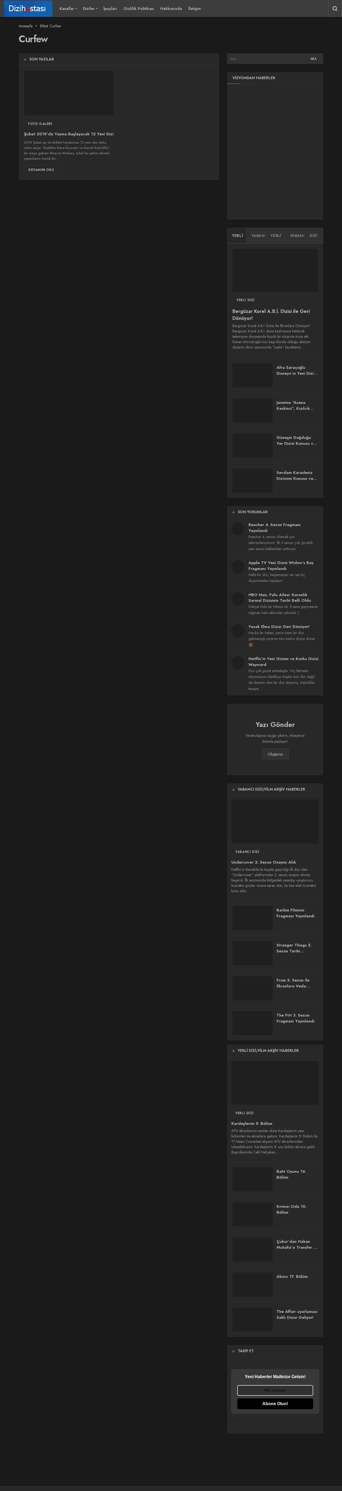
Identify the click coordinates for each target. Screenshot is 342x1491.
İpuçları (110, 9)
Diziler (89, 9)
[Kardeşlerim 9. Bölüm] (275, 1083)
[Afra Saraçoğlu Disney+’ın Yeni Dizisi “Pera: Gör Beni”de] (252, 375)
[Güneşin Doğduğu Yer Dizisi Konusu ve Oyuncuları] (252, 446)
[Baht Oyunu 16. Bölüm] (252, 1179)
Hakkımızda (171, 9)
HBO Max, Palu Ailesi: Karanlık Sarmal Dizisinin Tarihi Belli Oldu (279, 598)
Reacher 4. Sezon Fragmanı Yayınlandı (274, 528)
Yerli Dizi (245, 300)
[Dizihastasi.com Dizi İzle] (28, 9)
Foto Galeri (40, 123)
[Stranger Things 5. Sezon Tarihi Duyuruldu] (252, 953)
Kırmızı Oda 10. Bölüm (291, 1209)
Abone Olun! (275, 1403)
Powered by (235, 1423)
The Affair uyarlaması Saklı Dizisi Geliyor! (297, 1314)
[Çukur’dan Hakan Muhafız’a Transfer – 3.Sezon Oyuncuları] (252, 1249)
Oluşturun (275, 754)
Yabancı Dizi (247, 851)
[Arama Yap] (335, 8)
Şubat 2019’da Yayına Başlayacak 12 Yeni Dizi (69, 134)
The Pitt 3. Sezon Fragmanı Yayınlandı (295, 1018)
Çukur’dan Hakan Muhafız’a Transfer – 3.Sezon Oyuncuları (296, 1247)
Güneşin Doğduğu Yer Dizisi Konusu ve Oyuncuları (296, 443)
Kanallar (67, 9)
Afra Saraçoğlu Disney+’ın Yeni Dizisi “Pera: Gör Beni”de (297, 373)
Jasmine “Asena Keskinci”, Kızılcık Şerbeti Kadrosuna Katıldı (294, 411)
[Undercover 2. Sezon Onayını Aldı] (275, 822)
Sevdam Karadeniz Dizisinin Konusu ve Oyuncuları (295, 478)
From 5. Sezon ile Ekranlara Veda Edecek (293, 986)
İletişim (194, 9)
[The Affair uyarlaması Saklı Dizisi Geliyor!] (252, 1320)
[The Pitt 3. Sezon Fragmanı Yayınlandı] (252, 1023)
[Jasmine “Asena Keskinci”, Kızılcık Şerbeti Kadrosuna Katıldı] (252, 410)
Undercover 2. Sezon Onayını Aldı (263, 862)
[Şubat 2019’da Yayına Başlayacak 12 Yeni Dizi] (69, 93)
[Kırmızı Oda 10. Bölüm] (252, 1214)
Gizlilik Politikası (138, 9)
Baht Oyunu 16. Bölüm (291, 1174)
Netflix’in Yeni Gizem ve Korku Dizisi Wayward (283, 662)
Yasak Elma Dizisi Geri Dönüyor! (278, 627)
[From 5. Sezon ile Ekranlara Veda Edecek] (252, 988)
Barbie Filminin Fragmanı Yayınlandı (295, 913)
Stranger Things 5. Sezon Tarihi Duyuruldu (294, 951)
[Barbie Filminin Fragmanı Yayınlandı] (252, 918)
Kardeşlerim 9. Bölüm (251, 1123)
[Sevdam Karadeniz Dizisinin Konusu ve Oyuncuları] (252, 481)
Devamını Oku (41, 169)
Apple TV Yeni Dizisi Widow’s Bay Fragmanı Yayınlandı (280, 566)
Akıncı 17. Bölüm (292, 1276)
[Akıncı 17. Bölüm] (252, 1284)
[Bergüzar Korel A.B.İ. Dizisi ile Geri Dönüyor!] (275, 270)
